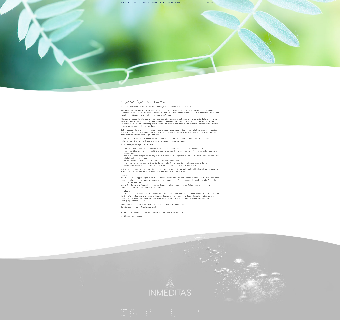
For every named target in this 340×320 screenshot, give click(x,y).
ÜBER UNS (136, 2)
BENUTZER (210, 2)
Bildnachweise (201, 314)
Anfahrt (148, 312)
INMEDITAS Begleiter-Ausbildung (175, 204)
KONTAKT (178, 2)
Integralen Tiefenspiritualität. (191, 169)
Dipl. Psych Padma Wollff (151, 171)
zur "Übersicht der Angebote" (132, 216)
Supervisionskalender (136, 182)
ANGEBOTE (145, 2)
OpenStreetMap (151, 316)
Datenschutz (200, 312)
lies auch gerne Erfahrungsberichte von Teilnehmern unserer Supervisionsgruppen (152, 212)
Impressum (200, 310)
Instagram (174, 316)
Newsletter (174, 310)
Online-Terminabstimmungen (199, 185)
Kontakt (144, 207)
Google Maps (150, 314)
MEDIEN (170, 2)
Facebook (174, 314)
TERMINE (154, 2)
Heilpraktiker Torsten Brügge (175, 171)
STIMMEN (162, 2)
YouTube (173, 312)
